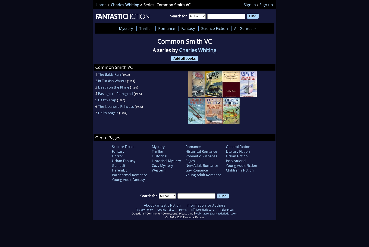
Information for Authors (206, 205)
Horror (117, 156)
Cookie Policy (165, 210)
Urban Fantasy (123, 160)
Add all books (184, 58)
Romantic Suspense (201, 156)
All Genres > (246, 28)
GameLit (118, 165)
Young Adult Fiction (241, 165)
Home (101, 4)
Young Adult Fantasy (128, 179)
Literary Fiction (238, 151)
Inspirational (236, 160)
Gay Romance (197, 170)
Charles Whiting (125, 4)
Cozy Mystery (162, 165)
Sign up (266, 4)
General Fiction (238, 146)
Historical (159, 156)
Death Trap (107, 100)
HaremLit (119, 170)
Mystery (126, 28)
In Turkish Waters (112, 80)
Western (158, 170)
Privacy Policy (144, 210)
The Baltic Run (109, 74)
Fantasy (188, 28)
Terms (183, 210)
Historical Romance (201, 151)
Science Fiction (214, 28)
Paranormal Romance (129, 175)
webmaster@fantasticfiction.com (216, 213)
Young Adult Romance (203, 175)
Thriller (145, 28)
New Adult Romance (202, 165)
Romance (166, 28)
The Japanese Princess (116, 106)
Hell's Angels (108, 113)
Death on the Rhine (113, 87)
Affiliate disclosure (202, 210)
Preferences (226, 210)
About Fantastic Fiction (162, 205)
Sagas (190, 160)
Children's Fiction (240, 170)
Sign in (250, 4)
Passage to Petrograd (115, 93)
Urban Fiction (237, 156)
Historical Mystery (166, 160)
